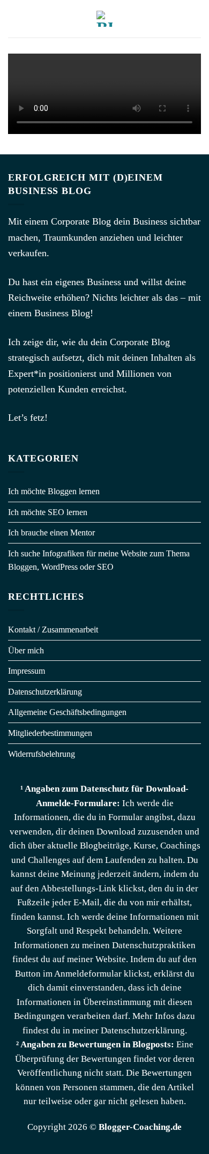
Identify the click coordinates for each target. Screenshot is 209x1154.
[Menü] (14, 18)
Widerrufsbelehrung (41, 753)
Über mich (26, 650)
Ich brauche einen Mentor (51, 532)
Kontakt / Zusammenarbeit (53, 629)
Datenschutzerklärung (45, 691)
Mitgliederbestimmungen (50, 733)
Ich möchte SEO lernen (47, 512)
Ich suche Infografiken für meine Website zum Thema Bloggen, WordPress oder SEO (99, 560)
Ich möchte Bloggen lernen (54, 491)
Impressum (26, 670)
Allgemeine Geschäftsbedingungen (67, 712)
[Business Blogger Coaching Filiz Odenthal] (104, 19)
